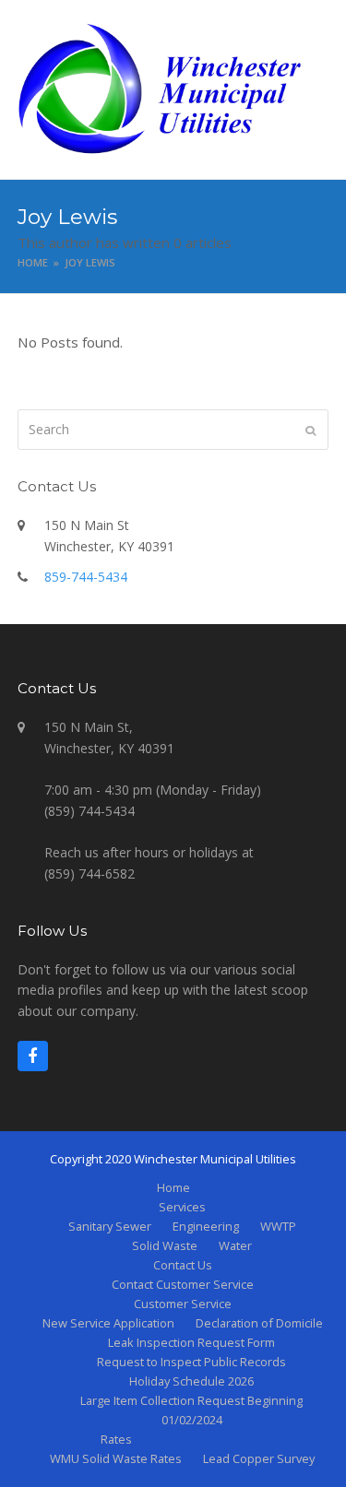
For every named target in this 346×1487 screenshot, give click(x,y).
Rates (116, 1439)
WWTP (278, 1226)
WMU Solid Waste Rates (116, 1458)
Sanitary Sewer (109, 1226)
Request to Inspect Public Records (191, 1361)
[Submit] (310, 429)
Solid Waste (164, 1245)
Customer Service (183, 1303)
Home (173, 1187)
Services (182, 1206)
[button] (318, 89)
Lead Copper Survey (259, 1458)
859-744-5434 (85, 576)
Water (235, 1245)
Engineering (206, 1226)
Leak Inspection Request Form (191, 1342)
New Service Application (108, 1323)
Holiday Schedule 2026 (191, 1381)
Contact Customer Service (183, 1284)
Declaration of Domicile (259, 1323)
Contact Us (182, 1265)
